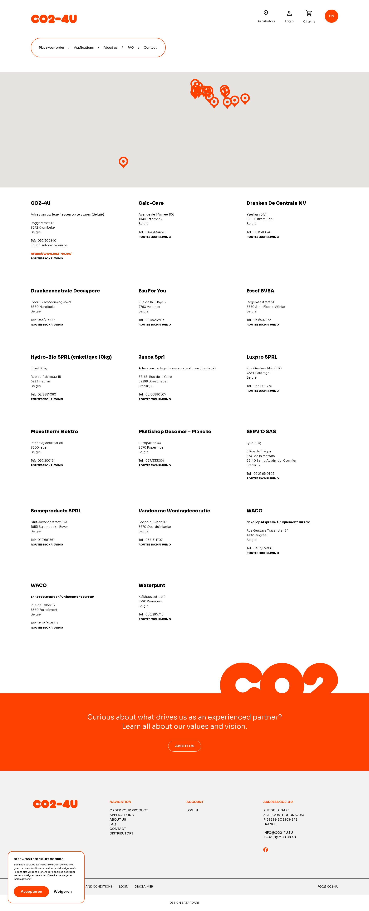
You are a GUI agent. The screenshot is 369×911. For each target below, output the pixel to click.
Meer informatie (42, 879)
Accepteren (31, 891)
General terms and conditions (87, 886)
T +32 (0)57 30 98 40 (279, 837)
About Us (184, 746)
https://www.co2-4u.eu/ (51, 254)
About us (111, 48)
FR (331, 36)
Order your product (129, 810)
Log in (192, 810)
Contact (150, 48)
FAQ (130, 48)
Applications (84, 48)
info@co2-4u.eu (278, 833)
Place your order (51, 48)
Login (289, 21)
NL (331, 30)
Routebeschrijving (47, 258)
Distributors (265, 21)
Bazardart (190, 902)
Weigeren (63, 891)
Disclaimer (144, 886)
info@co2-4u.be (55, 245)
